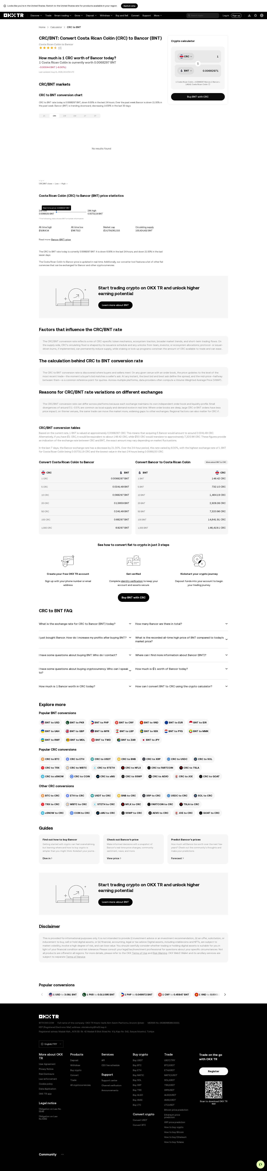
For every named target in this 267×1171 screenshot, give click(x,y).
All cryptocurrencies (80, 1085)
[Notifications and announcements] (255, 15)
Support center (109, 1080)
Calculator (56, 27)
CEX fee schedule (110, 1065)
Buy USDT (138, 1060)
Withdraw (105, 15)
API (103, 1060)
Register (213, 1071)
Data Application (47, 1089)
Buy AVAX (137, 1100)
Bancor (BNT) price (61, 239)
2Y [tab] (95, 116)
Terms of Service (75, 956)
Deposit (90, 15)
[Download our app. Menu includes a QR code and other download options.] (249, 15)
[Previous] (42, 995)
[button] (85, 624)
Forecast (176, 858)
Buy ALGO (138, 1095)
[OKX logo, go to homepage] (13, 15)
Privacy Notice (46, 1069)
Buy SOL (137, 1080)
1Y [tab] (85, 116)
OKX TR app (45, 1093)
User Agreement (47, 1064)
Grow (77, 15)
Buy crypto (75, 1070)
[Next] (225, 995)
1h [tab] (44, 116)
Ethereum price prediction (172, 1116)
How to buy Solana (174, 1142)
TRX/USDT (169, 1085)
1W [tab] (64, 116)
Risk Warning (160, 953)
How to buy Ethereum (175, 1137)
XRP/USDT (169, 1090)
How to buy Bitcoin (174, 1132)
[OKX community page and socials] (62, 1154)
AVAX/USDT (170, 1100)
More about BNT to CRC (216, 462)
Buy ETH (137, 1070)
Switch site (129, 6)
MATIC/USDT (170, 1075)
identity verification (132, 581)
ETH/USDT (169, 1070)
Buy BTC (137, 1065)
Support (146, 15)
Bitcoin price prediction (176, 1110)
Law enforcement (48, 1079)
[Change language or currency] (261, 15)
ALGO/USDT (170, 1095)
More (156, 15)
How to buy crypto (173, 1127)
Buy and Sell (122, 15)
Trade (48, 15)
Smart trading (61, 15)
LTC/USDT (169, 1105)
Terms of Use (139, 953)
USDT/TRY (169, 1060)
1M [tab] (74, 116)
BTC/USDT (169, 1065)
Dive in (46, 858)
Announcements (110, 1090)
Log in (226, 15)
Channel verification (111, 1085)
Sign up (236, 15)
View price (113, 858)
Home (42, 27)
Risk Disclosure (46, 1074)
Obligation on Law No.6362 (48, 1117)
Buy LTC (137, 1105)
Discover (35, 15)
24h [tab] (54, 116)
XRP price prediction (174, 1122)
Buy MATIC (138, 1075)
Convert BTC (139, 1125)
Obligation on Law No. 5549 (50, 1110)
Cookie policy (46, 1084)
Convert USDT (140, 1120)
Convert (135, 15)
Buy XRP (137, 1085)
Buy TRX (137, 1090)
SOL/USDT (169, 1080)
